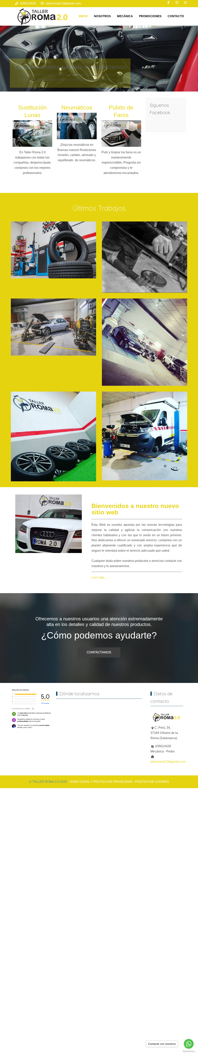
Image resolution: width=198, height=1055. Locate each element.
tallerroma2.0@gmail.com (63, 3)
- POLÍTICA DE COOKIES (151, 781)
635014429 (28, 3)
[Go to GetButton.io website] (189, 1051)
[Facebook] (168, 2)
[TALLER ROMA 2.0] (43, 16)
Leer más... (99, 577)
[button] (53, 249)
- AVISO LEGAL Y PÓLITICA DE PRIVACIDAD (100, 781)
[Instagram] (177, 2)
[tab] (97, 83)
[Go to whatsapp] (189, 1044)
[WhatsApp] (185, 2)
